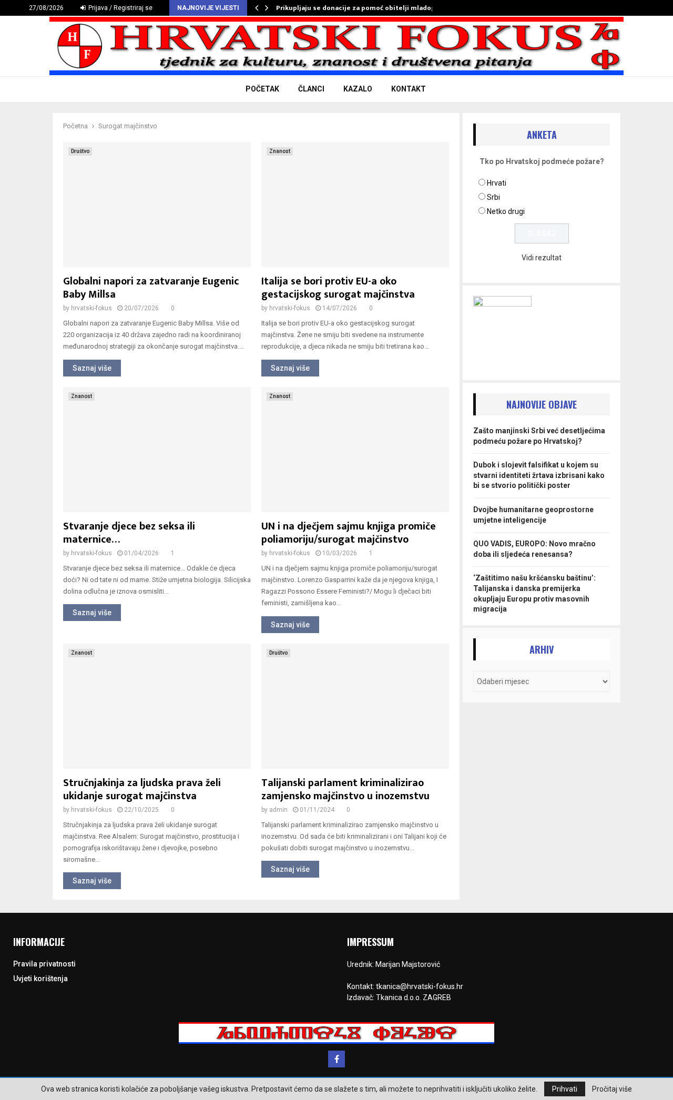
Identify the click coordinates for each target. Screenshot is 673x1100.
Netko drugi (506, 211)
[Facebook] (336, 1059)
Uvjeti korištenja (40, 978)
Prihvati (564, 1089)
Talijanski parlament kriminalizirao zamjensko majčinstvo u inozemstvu (345, 789)
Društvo (80, 151)
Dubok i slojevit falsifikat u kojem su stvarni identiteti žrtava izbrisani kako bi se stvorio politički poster (539, 475)
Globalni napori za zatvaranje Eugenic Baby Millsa (151, 287)
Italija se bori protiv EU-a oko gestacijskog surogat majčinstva (338, 287)
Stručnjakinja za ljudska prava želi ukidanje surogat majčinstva (142, 789)
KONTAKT (408, 89)
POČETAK (262, 89)
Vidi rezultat (542, 257)
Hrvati (496, 183)
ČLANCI (311, 89)
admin (278, 809)
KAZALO (357, 89)
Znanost (279, 151)
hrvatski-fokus (91, 308)
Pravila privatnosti (44, 964)
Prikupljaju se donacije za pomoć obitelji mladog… (358, 8)
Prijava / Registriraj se (119, 8)
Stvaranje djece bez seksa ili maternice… (129, 532)
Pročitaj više (612, 1089)
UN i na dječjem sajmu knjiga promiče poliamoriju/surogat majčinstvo (348, 532)
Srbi (493, 197)
